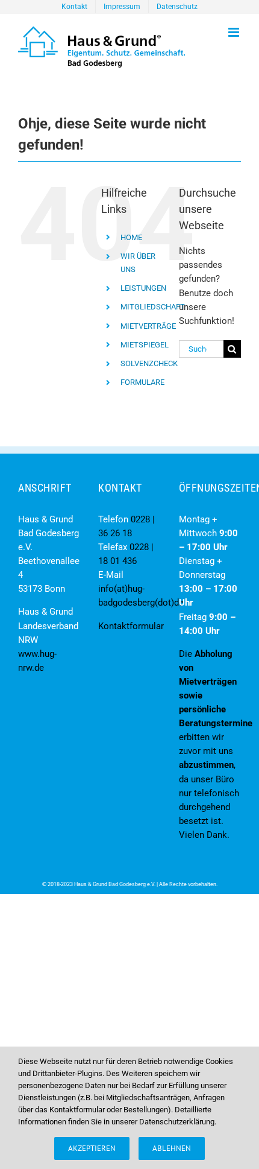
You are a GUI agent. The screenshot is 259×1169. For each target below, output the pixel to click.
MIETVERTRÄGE (148, 326)
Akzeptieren (92, 1148)
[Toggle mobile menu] (234, 32)
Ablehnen (171, 1148)
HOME (131, 237)
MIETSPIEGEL (144, 344)
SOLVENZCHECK (149, 363)
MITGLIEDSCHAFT (152, 306)
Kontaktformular (131, 626)
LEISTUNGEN (143, 288)
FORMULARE (142, 382)
